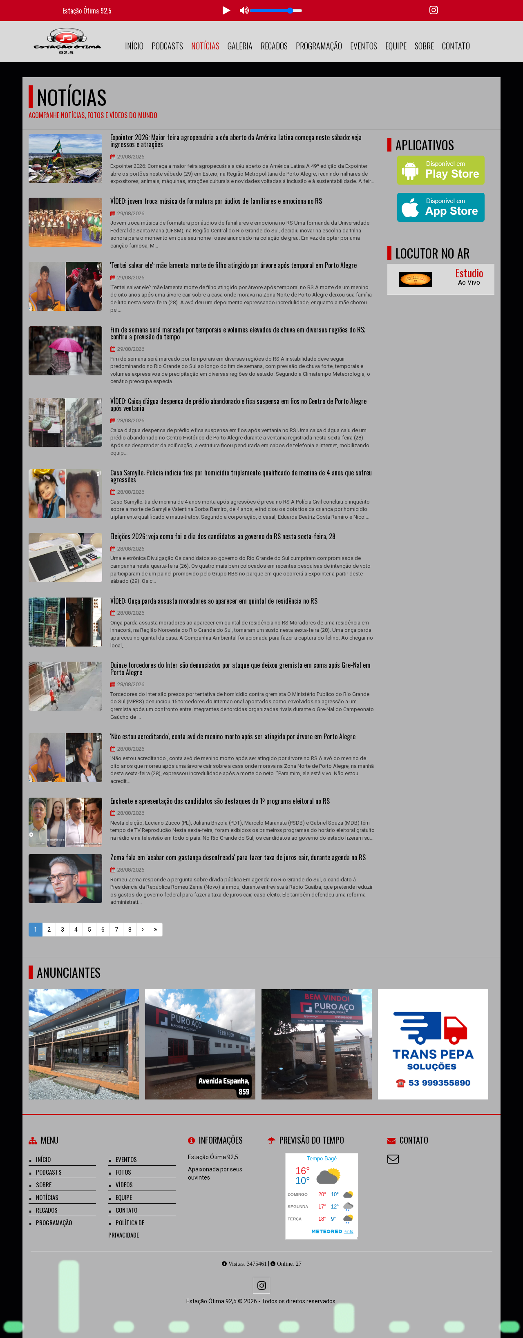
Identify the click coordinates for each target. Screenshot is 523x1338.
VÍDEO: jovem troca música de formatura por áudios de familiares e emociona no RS (216, 201)
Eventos (363, 46)
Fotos (123, 1171)
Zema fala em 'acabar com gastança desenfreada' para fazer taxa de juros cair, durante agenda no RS (238, 857)
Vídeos (124, 1184)
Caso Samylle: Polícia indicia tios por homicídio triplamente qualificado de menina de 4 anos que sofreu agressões (241, 476)
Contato (456, 46)
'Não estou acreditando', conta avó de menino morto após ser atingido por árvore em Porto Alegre (232, 736)
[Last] (156, 930)
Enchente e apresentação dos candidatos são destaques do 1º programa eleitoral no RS (220, 801)
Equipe (396, 46)
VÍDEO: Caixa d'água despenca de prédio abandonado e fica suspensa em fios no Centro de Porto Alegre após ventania (238, 405)
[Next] (142, 930)
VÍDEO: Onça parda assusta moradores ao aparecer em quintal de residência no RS (213, 601)
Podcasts (167, 46)
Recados (274, 46)
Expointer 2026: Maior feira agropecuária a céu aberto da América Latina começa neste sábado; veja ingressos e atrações (236, 141)
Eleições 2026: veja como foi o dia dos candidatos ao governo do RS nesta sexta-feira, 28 (222, 536)
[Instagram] (261, 1285)
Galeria (240, 46)
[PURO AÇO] (317, 1029)
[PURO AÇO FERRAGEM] (200, 1029)
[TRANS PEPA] (433, 1029)
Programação (319, 46)
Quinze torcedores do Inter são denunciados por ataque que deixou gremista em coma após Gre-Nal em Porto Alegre (240, 669)
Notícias (205, 46)
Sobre (424, 46)
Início (134, 46)
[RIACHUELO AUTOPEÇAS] (84, 1029)
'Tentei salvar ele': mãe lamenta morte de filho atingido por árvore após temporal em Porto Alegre (233, 265)
